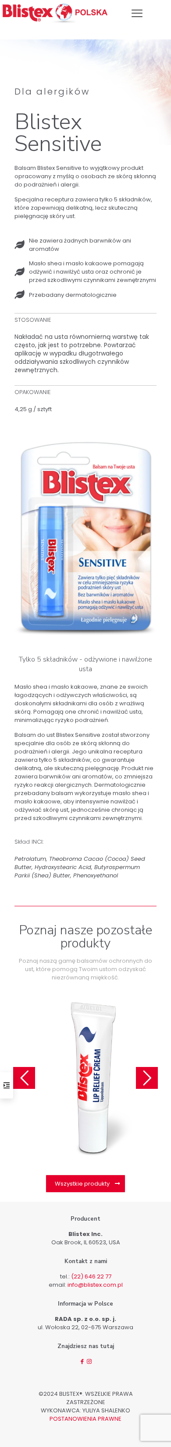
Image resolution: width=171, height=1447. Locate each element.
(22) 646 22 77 (91, 1276)
